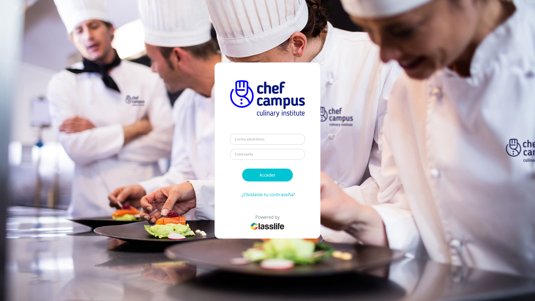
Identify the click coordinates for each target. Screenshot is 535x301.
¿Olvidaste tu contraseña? (268, 194)
